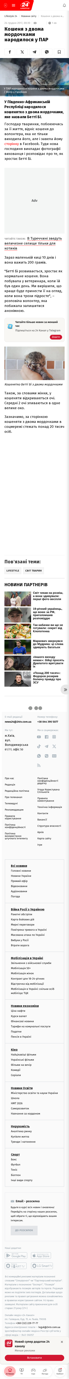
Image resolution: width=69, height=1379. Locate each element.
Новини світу (29, 16)
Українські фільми (22, 1059)
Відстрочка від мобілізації (27, 983)
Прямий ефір (19, 881)
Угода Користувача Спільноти (48, 790)
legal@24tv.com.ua (49, 1327)
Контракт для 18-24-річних (27, 978)
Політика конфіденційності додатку (47, 781)
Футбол (15, 1164)
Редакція (10, 785)
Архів (40, 832)
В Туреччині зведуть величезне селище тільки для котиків (33, 243)
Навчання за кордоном (25, 1113)
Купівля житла (20, 1136)
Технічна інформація (49, 807)
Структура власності (49, 826)
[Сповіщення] (64, 5)
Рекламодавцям (14, 810)
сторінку (11, 144)
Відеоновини (19, 886)
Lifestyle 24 (11, 16)
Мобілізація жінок (22, 973)
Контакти (42, 813)
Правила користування (13, 817)
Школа (15, 1098)
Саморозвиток (20, 1108)
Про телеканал (13, 797)
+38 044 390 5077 (47, 721)
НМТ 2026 (17, 1103)
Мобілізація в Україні (27, 958)
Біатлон (16, 1175)
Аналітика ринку (21, 1131)
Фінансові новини (22, 1021)
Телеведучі (11, 803)
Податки (16, 1031)
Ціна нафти (18, 1011)
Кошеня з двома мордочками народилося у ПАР (52, 16)
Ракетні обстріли (21, 914)
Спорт (15, 1154)
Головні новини (21, 870)
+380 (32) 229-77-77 (27, 1323)
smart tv (16, 1266)
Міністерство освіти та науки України (34, 1093)
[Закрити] (62, 1342)
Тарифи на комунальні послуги (30, 1026)
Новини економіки (25, 1006)
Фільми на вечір (21, 1065)
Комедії (15, 1070)
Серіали (16, 1075)
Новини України (21, 876)
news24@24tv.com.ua (18, 721)
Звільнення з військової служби (31, 963)
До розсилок (24, 1230)
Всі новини (19, 866)
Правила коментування (45, 799)
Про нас (9, 778)
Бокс (14, 1159)
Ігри (39, 845)
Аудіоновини (19, 891)
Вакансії (42, 820)
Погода (15, 896)
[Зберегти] (59, 52)
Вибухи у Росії (20, 940)
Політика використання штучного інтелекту (16, 836)
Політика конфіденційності (15, 826)
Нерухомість (20, 1126)
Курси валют (19, 1016)
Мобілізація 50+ (21, 968)
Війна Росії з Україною (27, 909)
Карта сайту (44, 838)
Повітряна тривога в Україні (29, 929)
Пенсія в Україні (21, 1037)
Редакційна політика (17, 791)
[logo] (25, 5)
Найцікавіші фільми (23, 1054)
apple (42, 1255)
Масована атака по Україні (28, 935)
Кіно (14, 1049)
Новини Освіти (22, 1088)
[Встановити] (34, 1350)
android (16, 1255)
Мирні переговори (22, 924)
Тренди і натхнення (23, 1141)
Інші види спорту (21, 1180)
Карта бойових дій (22, 919)
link (38, 736)
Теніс (14, 1170)
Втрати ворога (20, 945)
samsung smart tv (42, 1266)
